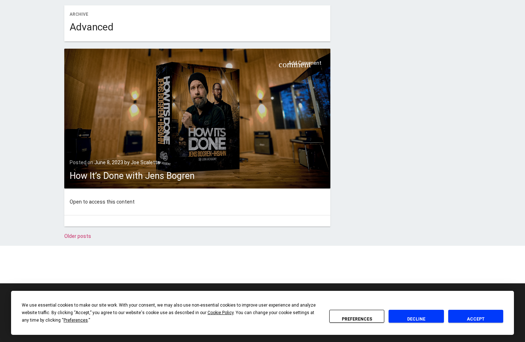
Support (306, 269)
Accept (476, 319)
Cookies (246, 269)
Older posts (77, 236)
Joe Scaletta (145, 162)
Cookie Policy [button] (221, 312)
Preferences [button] (76, 320)
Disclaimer (222, 269)
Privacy (267, 269)
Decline (416, 319)
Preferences (357, 319)
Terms (286, 269)
